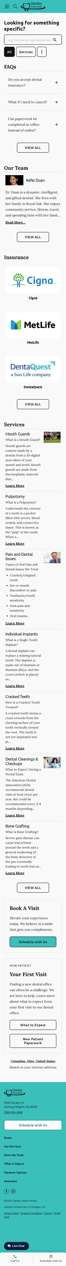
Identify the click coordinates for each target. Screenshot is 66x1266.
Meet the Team (14, 1155)
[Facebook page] (6, 1191)
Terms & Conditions (31, 1213)
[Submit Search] (54, 40)
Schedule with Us (33, 942)
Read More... (15, 222)
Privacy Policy (11, 1213)
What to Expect (33, 1025)
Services (26, 52)
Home (8, 1137)
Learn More (14, 485)
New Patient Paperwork (33, 1041)
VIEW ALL (33, 147)
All (9, 52)
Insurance (10, 1181)
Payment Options (15, 1172)
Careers (48, 1213)
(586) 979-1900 (13, 1112)
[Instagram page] (13, 1191)
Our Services (12, 1146)
